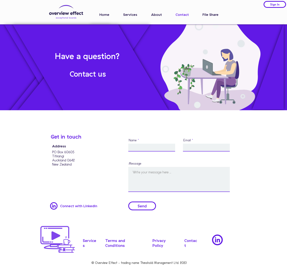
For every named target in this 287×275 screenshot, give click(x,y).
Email (187, 140)
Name (133, 140)
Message (135, 163)
